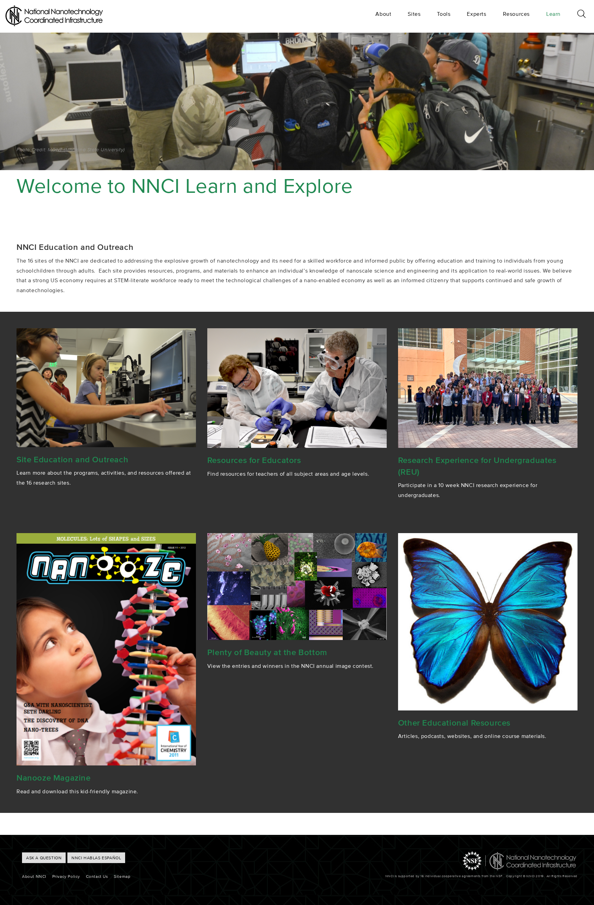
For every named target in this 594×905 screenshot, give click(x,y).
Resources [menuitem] (516, 14)
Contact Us (97, 876)
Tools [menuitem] (443, 14)
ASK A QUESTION (44, 858)
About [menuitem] (383, 14)
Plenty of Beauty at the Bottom (267, 652)
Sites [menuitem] (414, 14)
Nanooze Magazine (53, 777)
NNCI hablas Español (96, 858)
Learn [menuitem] (553, 14)
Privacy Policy (66, 876)
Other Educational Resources (454, 722)
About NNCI (34, 876)
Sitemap (122, 876)
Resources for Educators (254, 460)
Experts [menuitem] (476, 14)
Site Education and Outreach (72, 459)
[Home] (54, 24)
